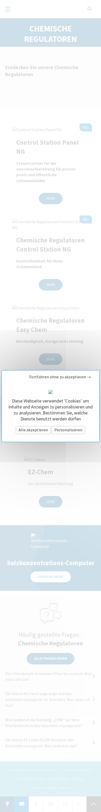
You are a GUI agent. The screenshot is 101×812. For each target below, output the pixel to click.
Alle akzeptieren (33, 429)
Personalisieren (68, 429)
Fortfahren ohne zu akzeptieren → (60, 376)
